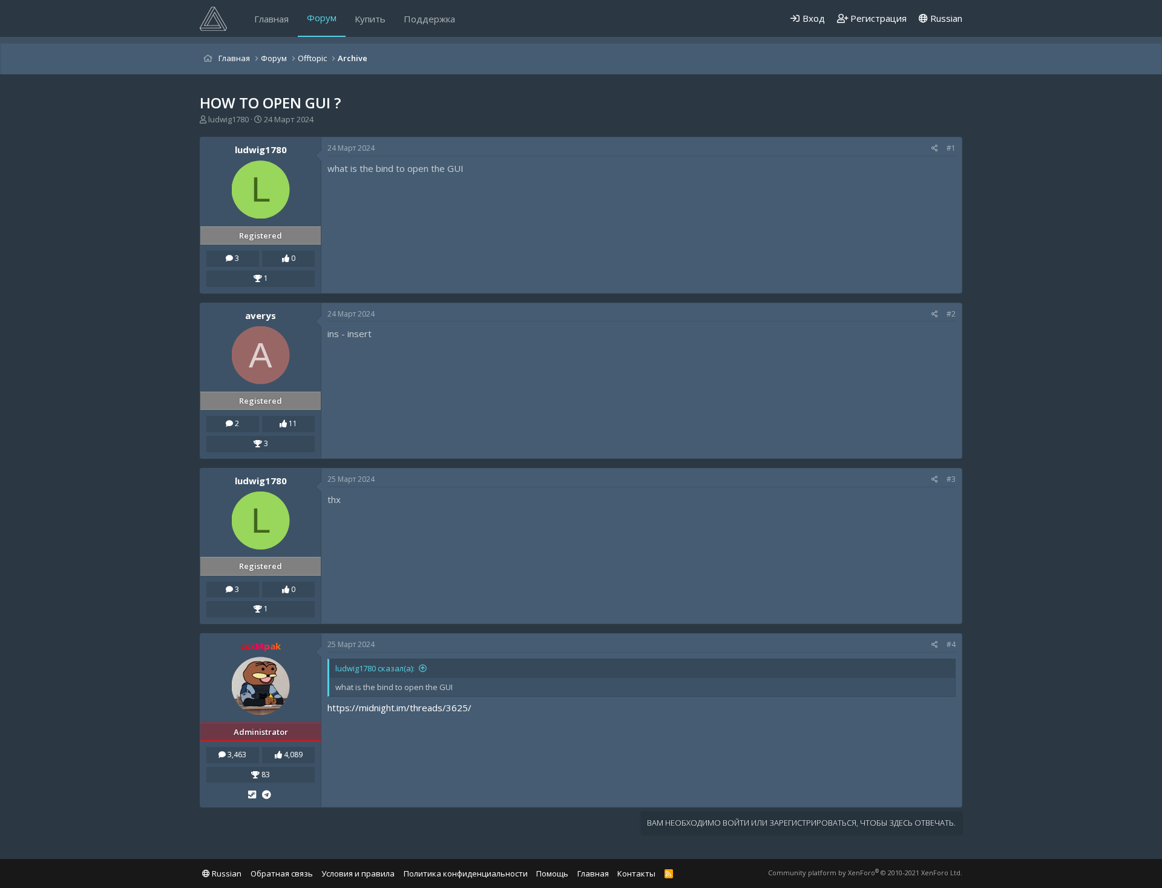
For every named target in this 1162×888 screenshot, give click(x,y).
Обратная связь (282, 873)
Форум (321, 18)
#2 (951, 314)
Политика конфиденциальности (466, 873)
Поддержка (429, 19)
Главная (271, 19)
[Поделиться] (934, 149)
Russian (945, 18)
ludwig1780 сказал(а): (375, 668)
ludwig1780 (228, 119)
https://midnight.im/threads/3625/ (399, 708)
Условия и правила (358, 873)
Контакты (636, 873)
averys (260, 315)
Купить (370, 19)
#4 (951, 644)
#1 (951, 148)
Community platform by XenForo (865, 872)
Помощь (552, 873)
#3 (951, 479)
